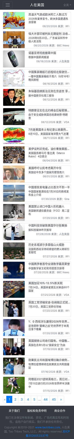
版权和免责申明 (37, 410)
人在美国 (37, 5)
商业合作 (59, 410)
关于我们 (14, 410)
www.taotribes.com (47, 427)
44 (46, 399)
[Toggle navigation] (7, 4)
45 (54, 399)
